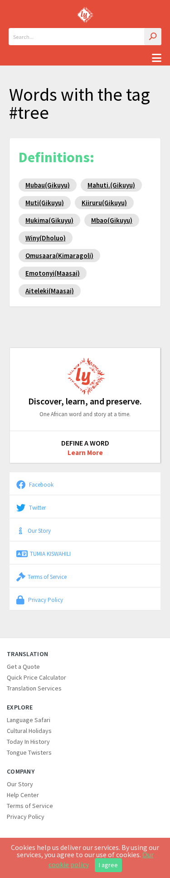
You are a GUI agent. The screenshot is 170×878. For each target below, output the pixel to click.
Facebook (40, 484)
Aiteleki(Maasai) (49, 290)
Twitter (37, 507)
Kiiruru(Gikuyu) (104, 202)
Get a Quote (23, 666)
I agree (108, 865)
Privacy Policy (45, 599)
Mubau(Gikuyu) (47, 185)
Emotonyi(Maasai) (52, 273)
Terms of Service (47, 576)
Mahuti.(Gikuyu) (111, 185)
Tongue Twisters (29, 752)
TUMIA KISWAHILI (50, 553)
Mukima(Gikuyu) (49, 220)
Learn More (85, 452)
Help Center (23, 795)
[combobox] (85, 36)
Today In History (28, 741)
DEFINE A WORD (85, 442)
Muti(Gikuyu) (44, 202)
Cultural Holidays (29, 731)
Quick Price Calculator (36, 677)
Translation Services (34, 688)
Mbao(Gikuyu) (111, 220)
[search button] (152, 36)
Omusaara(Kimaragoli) (59, 255)
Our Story (39, 530)
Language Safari (28, 720)
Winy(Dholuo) (45, 238)
